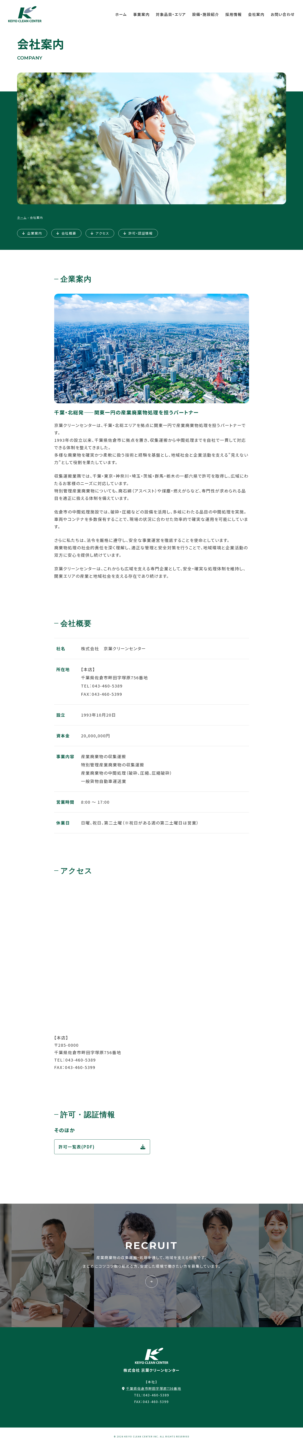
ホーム (121, 14)
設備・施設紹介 (205, 14)
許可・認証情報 (140, 233)
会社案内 (256, 14)
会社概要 (68, 233)
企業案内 (34, 233)
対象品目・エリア (171, 14)
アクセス (102, 233)
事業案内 (141, 14)
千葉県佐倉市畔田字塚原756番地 (153, 1388)
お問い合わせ (283, 14)
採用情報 (233, 14)
